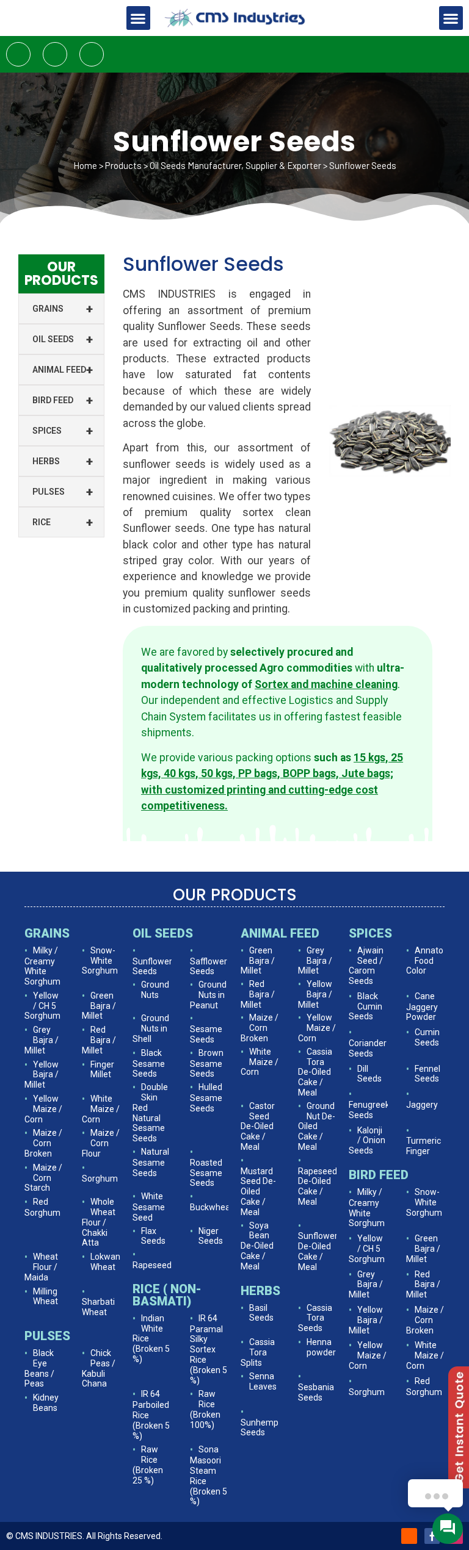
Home (85, 165)
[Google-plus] (91, 54)
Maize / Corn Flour (101, 1143)
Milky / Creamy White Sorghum (42, 965)
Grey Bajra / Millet (41, 1040)
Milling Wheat (45, 1296)
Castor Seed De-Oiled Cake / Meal (258, 1126)
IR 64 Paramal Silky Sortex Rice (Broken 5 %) (208, 1349)
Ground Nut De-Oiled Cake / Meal (316, 1126)
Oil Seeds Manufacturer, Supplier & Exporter (235, 165)
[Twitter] (55, 54)
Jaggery (422, 1105)
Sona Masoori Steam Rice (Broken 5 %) (208, 1475)
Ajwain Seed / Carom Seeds (366, 965)
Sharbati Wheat (98, 1307)
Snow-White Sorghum (100, 960)
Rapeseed (152, 1265)
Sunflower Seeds (152, 966)
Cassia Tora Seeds (315, 1318)
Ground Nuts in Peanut (208, 995)
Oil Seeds (62, 339)
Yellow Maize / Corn (43, 1109)
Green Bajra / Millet (99, 1006)
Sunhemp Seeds (259, 1428)
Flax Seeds (153, 1236)
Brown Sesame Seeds (207, 1063)
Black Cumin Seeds (365, 1006)
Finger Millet (102, 1070)
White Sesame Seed (149, 1206)
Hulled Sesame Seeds (206, 1097)
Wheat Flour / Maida (41, 1267)
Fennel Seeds (427, 1074)
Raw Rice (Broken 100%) (205, 1409)
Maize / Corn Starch (43, 1178)
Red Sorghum (42, 1207)
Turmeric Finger (423, 1146)
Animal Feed (62, 369)
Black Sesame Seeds (149, 1063)
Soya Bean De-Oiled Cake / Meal (257, 1246)
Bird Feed (62, 400)
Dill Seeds (369, 1074)
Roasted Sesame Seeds (206, 1173)
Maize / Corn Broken (43, 1143)
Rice (62, 522)
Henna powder (321, 1347)
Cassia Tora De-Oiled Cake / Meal (315, 1072)
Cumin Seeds (427, 1037)
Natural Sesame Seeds (151, 1162)
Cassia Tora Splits (258, 1352)
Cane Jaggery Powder (422, 1006)
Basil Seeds (261, 1313)
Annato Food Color (424, 960)
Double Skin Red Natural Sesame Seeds (150, 1112)
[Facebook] (18, 54)
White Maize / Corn (101, 1109)
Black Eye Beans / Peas (39, 1368)
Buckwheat (211, 1207)
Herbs (62, 461)
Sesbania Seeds (316, 1392)
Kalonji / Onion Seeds (367, 1140)
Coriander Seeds (368, 1048)
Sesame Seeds (206, 1034)
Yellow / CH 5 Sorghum (42, 1006)
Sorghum (100, 1178)
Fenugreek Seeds (369, 1110)
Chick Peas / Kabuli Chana (98, 1368)
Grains (62, 308)
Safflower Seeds (208, 966)
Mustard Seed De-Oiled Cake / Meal (258, 1191)
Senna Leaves (263, 1381)
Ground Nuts (155, 990)
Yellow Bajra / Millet (41, 1075)
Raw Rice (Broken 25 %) (148, 1464)
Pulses (62, 491)
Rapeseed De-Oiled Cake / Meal (317, 1186)
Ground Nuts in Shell (151, 1028)
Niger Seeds (210, 1236)
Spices (62, 430)
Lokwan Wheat (105, 1262)
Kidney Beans (46, 1403)
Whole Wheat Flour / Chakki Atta (98, 1222)
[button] (138, 18)
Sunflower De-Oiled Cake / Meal (318, 1251)
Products (123, 165)
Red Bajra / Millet (99, 1040)
